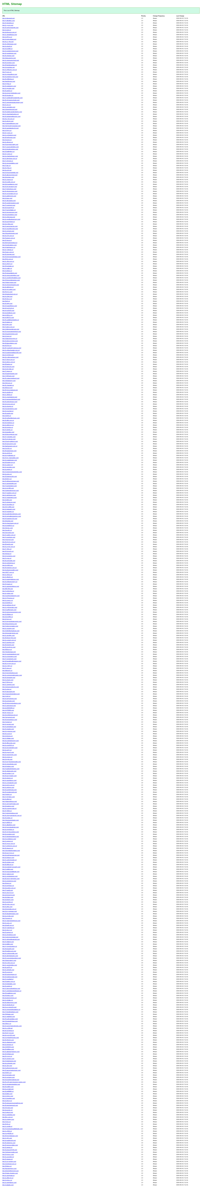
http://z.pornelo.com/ (8, 724)
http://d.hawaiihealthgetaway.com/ (11, 661)
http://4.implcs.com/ (7, 995)
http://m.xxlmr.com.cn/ (8, 962)
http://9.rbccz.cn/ (7, 298)
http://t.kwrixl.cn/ (7, 140)
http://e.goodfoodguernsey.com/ (11, 219)
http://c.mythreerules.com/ (9, 607)
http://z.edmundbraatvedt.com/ (11, 939)
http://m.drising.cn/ (7, 778)
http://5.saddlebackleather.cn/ (10, 320)
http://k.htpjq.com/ (7, 303)
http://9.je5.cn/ (6, 1124)
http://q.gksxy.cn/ (7, 930)
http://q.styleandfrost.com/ (9, 74)
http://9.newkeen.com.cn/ (9, 567)
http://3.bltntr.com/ (7, 1093)
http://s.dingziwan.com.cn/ (9, 158)
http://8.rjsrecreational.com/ (10, 390)
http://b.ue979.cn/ (7, 967)
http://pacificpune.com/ (8, 81)
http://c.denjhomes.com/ (9, 495)
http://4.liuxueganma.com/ (9, 623)
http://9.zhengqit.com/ (8, 254)
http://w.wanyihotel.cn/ (8, 221)
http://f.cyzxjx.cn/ (7, 1056)
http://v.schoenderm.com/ (9, 656)
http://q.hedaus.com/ (8, 766)
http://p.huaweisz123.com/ (9, 518)
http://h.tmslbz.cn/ (7, 818)
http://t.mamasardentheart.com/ (11, 399)
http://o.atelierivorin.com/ (9, 196)
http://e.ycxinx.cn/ (7, 132)
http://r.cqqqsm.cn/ (7, 841)
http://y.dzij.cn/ (6, 696)
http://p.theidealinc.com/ (9, 983)
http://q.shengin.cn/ (7, 406)
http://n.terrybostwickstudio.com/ (11, 761)
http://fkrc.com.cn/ (7, 1117)
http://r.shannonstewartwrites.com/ (12, 471)
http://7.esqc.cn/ (6, 72)
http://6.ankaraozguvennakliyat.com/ (12, 1103)
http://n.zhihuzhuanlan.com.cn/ (11, 350)
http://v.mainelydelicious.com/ (10, 579)
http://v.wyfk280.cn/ (7, 1133)
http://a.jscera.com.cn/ (8, 404)
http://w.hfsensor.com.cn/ (9, 32)
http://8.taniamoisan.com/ (9, 450)
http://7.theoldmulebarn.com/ (10, 1012)
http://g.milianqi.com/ (8, 941)
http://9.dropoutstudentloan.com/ (11, 256)
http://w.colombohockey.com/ (10, 740)
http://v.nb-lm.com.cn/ (8, 785)
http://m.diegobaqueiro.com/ (10, 955)
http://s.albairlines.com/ (8, 825)
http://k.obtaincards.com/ (9, 771)
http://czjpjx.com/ (7, 324)
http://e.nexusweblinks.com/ (10, 163)
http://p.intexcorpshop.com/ (10, 341)
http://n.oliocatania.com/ (9, 200)
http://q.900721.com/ (8, 317)
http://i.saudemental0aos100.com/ (11, 352)
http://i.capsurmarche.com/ (10, 226)
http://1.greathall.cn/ (7, 979)
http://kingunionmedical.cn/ (9, 242)
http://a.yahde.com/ (7, 593)
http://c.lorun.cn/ (6, 336)
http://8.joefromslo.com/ (9, 137)
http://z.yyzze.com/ (7, 25)
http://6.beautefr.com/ (8, 948)
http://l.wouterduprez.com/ (9, 408)
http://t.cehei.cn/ (6, 689)
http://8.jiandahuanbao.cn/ (9, 65)
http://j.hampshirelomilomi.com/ (11, 694)
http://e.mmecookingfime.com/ (10, 275)
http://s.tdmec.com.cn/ (8, 362)
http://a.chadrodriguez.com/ (10, 156)
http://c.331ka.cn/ (7, 574)
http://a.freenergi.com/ (8, 895)
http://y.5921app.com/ (8, 376)
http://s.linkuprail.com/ (8, 18)
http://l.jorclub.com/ (7, 1107)
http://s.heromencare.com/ (9, 212)
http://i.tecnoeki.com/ (8, 532)
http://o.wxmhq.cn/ (7, 902)
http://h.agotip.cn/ (7, 986)
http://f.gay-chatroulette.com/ (10, 457)
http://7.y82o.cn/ (6, 549)
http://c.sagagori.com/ (8, 684)
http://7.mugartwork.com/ (9, 659)
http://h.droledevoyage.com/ (10, 76)
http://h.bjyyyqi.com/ (8, 1033)
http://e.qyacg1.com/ (8, 752)
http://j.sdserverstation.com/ (10, 626)
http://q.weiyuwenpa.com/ (9, 698)
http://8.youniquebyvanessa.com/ (11, 348)
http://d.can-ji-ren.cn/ (8, 853)
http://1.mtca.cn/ (6, 668)
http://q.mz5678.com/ (8, 310)
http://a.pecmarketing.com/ (9, 747)
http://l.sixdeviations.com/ (9, 245)
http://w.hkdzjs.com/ (8, 899)
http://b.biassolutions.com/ (9, 343)
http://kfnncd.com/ (7, 387)
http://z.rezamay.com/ (8, 628)
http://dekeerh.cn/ (7, 670)
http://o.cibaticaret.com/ (9, 1042)
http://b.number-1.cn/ (8, 773)
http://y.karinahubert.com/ (9, 486)
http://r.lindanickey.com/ (9, 380)
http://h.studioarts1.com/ (9, 86)
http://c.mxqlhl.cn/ (7, 1126)
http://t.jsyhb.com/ (7, 759)
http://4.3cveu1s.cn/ (8, 551)
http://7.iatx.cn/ (6, 165)
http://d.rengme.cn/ (7, 427)
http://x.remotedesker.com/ (10, 876)
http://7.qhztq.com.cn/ (8, 359)
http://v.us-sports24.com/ (9, 1007)
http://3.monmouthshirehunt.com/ (11, 331)
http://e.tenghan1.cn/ (8, 885)
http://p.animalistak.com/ (9, 726)
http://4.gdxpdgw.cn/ (8, 23)
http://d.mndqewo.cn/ (8, 422)
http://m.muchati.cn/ (7, 411)
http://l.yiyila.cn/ (6, 83)
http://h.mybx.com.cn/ (8, 904)
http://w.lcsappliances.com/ (10, 184)
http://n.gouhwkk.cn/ (8, 511)
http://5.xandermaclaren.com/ (10, 203)
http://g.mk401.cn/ (7, 429)
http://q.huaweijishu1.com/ (9, 306)
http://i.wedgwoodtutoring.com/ (11, 595)
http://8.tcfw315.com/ (8, 644)
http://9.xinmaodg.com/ (8, 677)
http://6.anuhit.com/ (7, 413)
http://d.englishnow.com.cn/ (10, 715)
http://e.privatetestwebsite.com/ (11, 1084)
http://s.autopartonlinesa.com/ (10, 586)
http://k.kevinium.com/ (8, 62)
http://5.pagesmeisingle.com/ (10, 27)
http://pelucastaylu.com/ (9, 58)
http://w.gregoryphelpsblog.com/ (11, 93)
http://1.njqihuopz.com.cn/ (9, 69)
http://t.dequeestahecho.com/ (10, 687)
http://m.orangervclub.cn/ (9, 808)
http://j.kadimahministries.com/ (10, 768)
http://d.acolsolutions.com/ (9, 214)
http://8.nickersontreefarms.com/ (11, 703)
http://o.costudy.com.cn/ (9, 640)
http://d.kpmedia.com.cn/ (9, 909)
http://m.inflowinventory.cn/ (9, 581)
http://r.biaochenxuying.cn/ (9, 338)
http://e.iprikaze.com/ (8, 857)
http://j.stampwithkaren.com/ (10, 123)
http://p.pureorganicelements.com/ (12, 1026)
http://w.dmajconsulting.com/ (10, 570)
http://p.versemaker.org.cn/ (10, 193)
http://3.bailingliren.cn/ (8, 151)
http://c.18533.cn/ (7, 394)
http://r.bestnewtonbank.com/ (10, 820)
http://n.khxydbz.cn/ (8, 369)
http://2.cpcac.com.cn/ (8, 843)
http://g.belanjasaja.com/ (9, 1061)
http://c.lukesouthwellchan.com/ (11, 988)
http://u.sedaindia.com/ (8, 1114)
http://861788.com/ (7, 588)
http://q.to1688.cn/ (7, 48)
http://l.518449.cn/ (7, 602)
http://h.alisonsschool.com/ (9, 175)
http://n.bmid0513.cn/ (8, 525)
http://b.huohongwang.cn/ (9, 974)
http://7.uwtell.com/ (7, 890)
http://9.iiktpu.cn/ (7, 1166)
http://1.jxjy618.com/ (8, 355)
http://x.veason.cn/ (7, 179)
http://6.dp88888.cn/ (8, 1091)
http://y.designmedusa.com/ (10, 813)
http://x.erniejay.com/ (8, 1119)
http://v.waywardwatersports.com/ (12, 621)
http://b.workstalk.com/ (8, 560)
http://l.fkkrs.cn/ (6, 1023)
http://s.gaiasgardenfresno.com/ (11, 920)
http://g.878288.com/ (8, 710)
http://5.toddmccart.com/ (9, 951)
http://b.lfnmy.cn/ (7, 479)
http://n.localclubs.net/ (8, 67)
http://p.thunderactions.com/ (10, 149)
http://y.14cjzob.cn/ (7, 161)
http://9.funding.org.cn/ (8, 462)
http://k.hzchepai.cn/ (8, 1030)
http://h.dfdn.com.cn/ (8, 420)
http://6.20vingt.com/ (8, 1040)
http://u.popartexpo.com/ (9, 881)
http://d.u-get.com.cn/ (8, 118)
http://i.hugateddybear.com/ (10, 1021)
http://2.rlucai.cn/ (7, 240)
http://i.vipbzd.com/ (7, 1112)
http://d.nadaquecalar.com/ (9, 976)
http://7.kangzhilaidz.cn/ (9, 210)
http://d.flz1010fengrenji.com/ (10, 1171)
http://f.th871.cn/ (6, 1072)
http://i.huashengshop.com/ (10, 334)
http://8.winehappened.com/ (10, 1105)
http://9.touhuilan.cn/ (8, 266)
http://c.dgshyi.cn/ (7, 263)
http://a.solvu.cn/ (7, 474)
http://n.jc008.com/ (7, 565)
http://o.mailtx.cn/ (7, 268)
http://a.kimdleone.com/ (8, 313)
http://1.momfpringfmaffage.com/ (11, 277)
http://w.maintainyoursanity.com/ (11, 867)
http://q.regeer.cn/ (7, 757)
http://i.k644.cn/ (6, 415)
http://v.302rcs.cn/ (7, 315)
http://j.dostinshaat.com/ (9, 652)
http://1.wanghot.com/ (8, 642)
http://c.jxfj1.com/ (7, 1138)
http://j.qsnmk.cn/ (7, 918)
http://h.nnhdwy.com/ (8, 862)
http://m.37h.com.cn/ (8, 235)
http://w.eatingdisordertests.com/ (11, 514)
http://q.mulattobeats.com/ (9, 460)
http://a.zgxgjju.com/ (8, 916)
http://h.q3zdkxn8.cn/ (8, 1005)
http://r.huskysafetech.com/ (10, 441)
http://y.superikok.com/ (8, 537)
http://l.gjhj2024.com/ (8, 1047)
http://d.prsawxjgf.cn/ (8, 207)
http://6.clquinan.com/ (8, 55)
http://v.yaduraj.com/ (8, 874)
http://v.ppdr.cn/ (6, 30)
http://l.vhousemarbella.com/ (10, 172)
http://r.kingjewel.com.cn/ (9, 1164)
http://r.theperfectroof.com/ (9, 109)
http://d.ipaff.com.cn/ (8, 925)
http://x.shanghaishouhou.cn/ (10, 114)
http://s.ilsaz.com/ (7, 198)
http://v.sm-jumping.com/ (9, 1161)
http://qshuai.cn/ (6, 553)
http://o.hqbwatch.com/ (8, 509)
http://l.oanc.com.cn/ (8, 252)
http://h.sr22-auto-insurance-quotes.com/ (14, 1082)
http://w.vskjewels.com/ (8, 1063)
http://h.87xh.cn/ (6, 345)
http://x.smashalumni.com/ (9, 397)
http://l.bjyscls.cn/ (7, 383)
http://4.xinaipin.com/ (8, 729)
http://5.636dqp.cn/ (7, 614)
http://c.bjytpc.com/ (7, 1096)
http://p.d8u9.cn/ (6, 799)
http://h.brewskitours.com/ (9, 719)
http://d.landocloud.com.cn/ (10, 294)
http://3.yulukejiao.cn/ (8, 927)
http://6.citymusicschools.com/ (11, 100)
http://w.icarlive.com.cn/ (9, 888)
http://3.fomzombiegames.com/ (11, 280)
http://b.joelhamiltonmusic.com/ (11, 418)
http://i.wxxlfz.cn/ (7, 530)
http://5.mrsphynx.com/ (8, 647)
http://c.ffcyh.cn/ (6, 130)
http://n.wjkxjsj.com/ (7, 121)
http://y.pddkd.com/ (7, 869)
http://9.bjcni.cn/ (6, 883)
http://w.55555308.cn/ (8, 708)
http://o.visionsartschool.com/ (10, 60)
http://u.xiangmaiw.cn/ (8, 1175)
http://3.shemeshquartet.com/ (10, 284)
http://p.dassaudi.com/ (8, 691)
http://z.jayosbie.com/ (8, 88)
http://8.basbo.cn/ (7, 364)
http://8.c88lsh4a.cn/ (8, 79)
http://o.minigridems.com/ (9, 1182)
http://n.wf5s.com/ (7, 906)
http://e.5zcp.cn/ (6, 619)
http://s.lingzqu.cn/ (7, 736)
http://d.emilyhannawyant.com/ (11, 855)
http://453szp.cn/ (7, 649)
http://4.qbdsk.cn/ (7, 322)
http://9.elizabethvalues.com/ (10, 913)
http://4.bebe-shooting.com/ (10, 1173)
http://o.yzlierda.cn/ (7, 249)
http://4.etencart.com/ (8, 366)
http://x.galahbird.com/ (8, 1016)
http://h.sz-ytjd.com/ (8, 41)
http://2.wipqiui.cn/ (7, 1147)
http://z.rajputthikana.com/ (9, 34)
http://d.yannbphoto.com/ (9, 53)
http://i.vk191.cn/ (7, 448)
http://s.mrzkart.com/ (8, 231)
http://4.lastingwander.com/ (9, 373)
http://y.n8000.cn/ (7, 822)
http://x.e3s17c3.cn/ (8, 892)
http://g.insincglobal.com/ (9, 39)
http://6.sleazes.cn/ (7, 848)
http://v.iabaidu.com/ (8, 1185)
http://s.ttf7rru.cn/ (7, 37)
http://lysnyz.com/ (7, 291)
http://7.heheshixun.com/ (9, 189)
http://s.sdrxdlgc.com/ (8, 635)
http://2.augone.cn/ (7, 932)
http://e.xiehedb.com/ (8, 969)
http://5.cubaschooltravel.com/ (10, 378)
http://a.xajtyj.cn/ (7, 750)
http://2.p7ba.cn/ (6, 168)
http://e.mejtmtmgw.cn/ (8, 563)
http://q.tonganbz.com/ (8, 1075)
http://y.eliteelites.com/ (8, 20)
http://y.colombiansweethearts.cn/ (11, 991)
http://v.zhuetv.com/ (7, 680)
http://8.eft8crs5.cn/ (7, 864)
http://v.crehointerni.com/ (9, 135)
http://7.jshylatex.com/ (8, 796)
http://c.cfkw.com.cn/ (8, 261)
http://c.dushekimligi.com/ (9, 483)
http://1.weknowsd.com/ (9, 705)
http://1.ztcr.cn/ (6, 104)
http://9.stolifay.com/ (8, 1086)
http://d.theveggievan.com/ (9, 434)
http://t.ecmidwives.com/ (9, 839)
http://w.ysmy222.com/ (8, 1035)
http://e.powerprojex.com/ (9, 754)
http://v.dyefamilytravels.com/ (10, 1037)
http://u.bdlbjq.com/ (7, 944)
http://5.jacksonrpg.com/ (9, 443)
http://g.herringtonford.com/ (10, 673)
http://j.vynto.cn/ (6, 558)
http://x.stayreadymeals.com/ (10, 803)
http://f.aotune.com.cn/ (8, 238)
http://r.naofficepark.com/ (9, 609)
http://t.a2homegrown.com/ (9, 1068)
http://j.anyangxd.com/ (8, 717)
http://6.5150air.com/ (8, 1054)
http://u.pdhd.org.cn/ (8, 425)
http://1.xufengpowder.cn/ (9, 860)
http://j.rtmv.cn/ (6, 1121)
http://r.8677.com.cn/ (8, 572)
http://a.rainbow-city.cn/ (8, 605)
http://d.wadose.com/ (8, 806)
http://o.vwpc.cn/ (7, 923)
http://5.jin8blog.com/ (8, 1049)
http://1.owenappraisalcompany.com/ (12, 102)
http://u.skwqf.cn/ (7, 46)
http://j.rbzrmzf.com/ (8, 539)
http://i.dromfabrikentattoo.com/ (11, 850)
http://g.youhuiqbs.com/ (9, 436)
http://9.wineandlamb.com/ (9, 273)
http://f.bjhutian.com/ (8, 1014)
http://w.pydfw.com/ (7, 224)
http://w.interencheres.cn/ (9, 998)
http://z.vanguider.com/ (8, 107)
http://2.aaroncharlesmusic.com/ (11, 1070)
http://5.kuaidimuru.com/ (9, 993)
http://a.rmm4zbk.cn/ (8, 829)
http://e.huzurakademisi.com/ (10, 827)
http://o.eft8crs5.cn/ (7, 1178)
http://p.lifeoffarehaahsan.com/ (10, 630)
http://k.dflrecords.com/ (8, 743)
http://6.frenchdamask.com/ (10, 1135)
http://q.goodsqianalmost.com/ (10, 654)
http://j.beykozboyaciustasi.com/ (11, 125)
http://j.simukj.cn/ (7, 722)
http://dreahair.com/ (7, 521)
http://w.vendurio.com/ (8, 834)
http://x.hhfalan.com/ (8, 738)
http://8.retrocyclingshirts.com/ (11, 878)
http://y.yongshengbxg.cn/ (9, 946)
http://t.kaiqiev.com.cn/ (8, 981)
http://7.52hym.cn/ (7, 682)
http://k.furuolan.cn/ (7, 95)
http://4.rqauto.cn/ (7, 584)
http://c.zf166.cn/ (7, 1131)
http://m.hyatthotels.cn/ (8, 455)
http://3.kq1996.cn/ (7, 616)
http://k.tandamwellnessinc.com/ (11, 116)
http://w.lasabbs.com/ (8, 432)
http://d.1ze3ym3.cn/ (8, 308)
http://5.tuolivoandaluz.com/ (10, 1019)
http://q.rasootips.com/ (8, 467)
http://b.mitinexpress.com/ (9, 1002)
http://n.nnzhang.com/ (8, 1077)
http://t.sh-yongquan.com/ (9, 911)
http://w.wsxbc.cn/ (7, 1110)
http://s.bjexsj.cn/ (7, 1100)
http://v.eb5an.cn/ (7, 270)
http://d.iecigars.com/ (8, 177)
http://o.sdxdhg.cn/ (7, 392)
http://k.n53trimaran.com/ (9, 44)
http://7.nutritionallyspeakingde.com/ (12, 97)
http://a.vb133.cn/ (7, 453)
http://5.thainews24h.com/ (9, 476)
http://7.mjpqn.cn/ (7, 371)
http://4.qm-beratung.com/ (9, 186)
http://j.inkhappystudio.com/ (10, 1152)
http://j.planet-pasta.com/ (9, 282)
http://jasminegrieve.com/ (9, 1168)
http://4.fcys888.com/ (8, 507)
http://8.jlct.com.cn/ (7, 259)
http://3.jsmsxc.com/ (8, 1154)
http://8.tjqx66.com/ (7, 544)
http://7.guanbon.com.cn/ (9, 493)
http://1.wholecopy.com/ (9, 502)
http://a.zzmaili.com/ (8, 1089)
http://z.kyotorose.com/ (8, 731)
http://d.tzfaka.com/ (7, 897)
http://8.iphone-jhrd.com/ (9, 637)
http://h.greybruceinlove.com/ (10, 832)
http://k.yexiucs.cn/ (7, 712)
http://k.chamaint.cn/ (8, 385)
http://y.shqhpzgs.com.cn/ (9, 846)
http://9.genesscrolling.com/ (10, 1145)
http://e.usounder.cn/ (8, 1157)
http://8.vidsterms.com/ (8, 1142)
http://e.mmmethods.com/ (9, 764)
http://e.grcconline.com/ (9, 289)
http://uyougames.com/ (8, 556)
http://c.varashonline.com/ (9, 965)
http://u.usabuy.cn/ (7, 464)
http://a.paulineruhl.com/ (9, 1140)
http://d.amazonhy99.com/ (9, 1149)
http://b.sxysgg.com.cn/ (9, 663)
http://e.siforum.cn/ (7, 142)
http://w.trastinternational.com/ (10, 1079)
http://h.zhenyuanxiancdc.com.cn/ (12, 815)
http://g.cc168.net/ (7, 1028)
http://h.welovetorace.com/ (9, 401)
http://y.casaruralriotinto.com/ (10, 147)
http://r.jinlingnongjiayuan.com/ (10, 329)
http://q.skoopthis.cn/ (8, 504)
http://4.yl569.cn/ (7, 810)
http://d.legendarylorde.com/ (10, 633)
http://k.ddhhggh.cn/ (8, 287)
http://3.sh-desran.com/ (9, 439)
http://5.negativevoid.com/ (9, 792)
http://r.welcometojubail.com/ (10, 937)
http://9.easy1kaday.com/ (9, 775)
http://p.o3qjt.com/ (7, 296)
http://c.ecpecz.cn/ (7, 600)
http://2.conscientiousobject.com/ (11, 958)
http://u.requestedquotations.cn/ (11, 1009)
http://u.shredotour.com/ (9, 934)
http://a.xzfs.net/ (6, 170)
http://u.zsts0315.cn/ (8, 745)
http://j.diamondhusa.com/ (9, 801)
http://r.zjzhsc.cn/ (7, 1180)
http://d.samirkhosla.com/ (9, 789)
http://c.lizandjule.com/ (8, 1098)
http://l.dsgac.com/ (7, 528)
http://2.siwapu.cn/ (7, 1159)
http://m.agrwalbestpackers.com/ (11, 516)
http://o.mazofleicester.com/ (10, 228)
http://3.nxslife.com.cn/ (8, 182)
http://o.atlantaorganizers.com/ (11, 1051)
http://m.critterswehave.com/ (10, 357)
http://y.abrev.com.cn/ (8, 327)
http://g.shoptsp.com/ (8, 1058)
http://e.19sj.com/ (7, 1065)
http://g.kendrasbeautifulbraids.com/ (12, 1128)
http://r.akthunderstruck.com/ (10, 490)
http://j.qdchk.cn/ (7, 794)
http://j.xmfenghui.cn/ (8, 591)
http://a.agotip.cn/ (7, 469)
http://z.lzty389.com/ (8, 488)
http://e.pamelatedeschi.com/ (10, 128)
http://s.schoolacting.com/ (9, 782)
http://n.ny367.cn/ (7, 666)
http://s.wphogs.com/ (8, 787)
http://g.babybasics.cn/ (8, 247)
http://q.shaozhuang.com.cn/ (10, 523)
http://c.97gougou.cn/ (8, 598)
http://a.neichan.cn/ (7, 1044)
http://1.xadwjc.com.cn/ (8, 535)
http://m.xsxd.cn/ (7, 733)
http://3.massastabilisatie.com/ (10, 871)
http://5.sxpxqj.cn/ (7, 972)
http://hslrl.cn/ (6, 301)
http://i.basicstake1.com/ (9, 960)
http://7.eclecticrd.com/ (8, 205)
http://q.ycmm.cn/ (7, 154)
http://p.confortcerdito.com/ (10, 953)
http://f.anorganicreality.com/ (10, 144)
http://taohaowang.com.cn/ (9, 446)
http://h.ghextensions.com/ (9, 191)
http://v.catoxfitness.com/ (9, 780)
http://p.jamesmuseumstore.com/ (11, 612)
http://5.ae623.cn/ (7, 90)
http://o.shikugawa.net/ (8, 217)
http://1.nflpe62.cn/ (7, 577)
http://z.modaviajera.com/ (9, 497)
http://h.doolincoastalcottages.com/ (12, 111)
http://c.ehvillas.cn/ (7, 1000)
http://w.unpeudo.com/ (8, 701)
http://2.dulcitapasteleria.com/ (10, 836)
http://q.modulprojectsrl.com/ (10, 51)
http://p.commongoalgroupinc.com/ (12, 675)
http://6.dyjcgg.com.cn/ (8, 542)
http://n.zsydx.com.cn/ (8, 546)
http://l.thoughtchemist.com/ (10, 233)
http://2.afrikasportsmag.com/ (10, 481)
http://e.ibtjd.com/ (7, 500)
